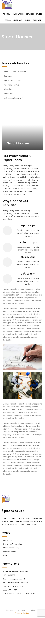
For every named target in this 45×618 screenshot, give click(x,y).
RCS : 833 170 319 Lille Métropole (15, 583)
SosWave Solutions (22, 613)
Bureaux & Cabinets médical (15, 72)
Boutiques (8, 76)
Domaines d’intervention (12, 544)
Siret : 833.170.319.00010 (12, 586)
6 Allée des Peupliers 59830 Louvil (15, 571)
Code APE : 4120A (10, 590)
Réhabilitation (9, 89)
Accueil (6, 14)
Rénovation (8, 94)
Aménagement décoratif (13, 98)
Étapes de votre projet (11, 548)
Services (30, 14)
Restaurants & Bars (11, 85)
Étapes (39, 14)
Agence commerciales (12, 80)
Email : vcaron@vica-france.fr (14, 579)
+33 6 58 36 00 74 (9, 575)
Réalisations (18, 14)
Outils (27, 20)
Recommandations (13, 20)
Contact (37, 20)
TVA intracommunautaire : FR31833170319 (19, 594)
